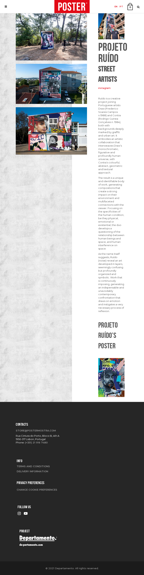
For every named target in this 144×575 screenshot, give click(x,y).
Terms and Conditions (33, 466)
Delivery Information (32, 471)
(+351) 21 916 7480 (36, 442)
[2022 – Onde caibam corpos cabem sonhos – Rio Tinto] (51, 85)
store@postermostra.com (36, 430)
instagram (104, 87)
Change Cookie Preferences (37, 489)
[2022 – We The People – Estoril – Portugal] (51, 132)
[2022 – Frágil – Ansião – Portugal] (51, 38)
